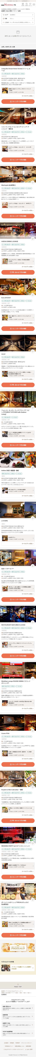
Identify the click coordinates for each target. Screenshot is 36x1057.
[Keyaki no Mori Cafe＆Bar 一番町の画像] (18, 779)
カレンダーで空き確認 (19, 101)
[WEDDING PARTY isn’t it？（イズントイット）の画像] (18, 835)
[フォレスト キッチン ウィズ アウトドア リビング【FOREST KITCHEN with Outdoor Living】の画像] (18, 399)
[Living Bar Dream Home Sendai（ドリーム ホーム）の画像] (18, 57)
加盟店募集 (28, 1046)
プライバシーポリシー (26, 1043)
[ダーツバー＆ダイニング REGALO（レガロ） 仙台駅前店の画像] (18, 891)
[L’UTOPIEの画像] (18, 510)
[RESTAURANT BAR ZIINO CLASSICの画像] (18, 614)
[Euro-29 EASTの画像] (18, 287)
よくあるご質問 (28, 1049)
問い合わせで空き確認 (19, 272)
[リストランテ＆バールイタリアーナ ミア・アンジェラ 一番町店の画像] (18, 116)
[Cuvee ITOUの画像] (18, 722)
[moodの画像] (18, 343)
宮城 (21, 992)
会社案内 (6, 1043)
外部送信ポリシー (9, 1046)
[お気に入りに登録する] (33, 66)
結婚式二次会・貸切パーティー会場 (9, 992)
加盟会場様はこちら (19, 1046)
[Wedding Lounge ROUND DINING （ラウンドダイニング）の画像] (18, 670)
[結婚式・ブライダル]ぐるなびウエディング (11, 991)
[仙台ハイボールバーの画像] (18, 558)
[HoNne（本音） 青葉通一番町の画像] (18, 459)
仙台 (25, 992)
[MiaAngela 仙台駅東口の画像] (18, 174)
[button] (18, 1008)
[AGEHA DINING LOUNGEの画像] (18, 230)
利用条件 (18, 1043)
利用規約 (12, 1043)
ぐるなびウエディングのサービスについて (14, 1049)
